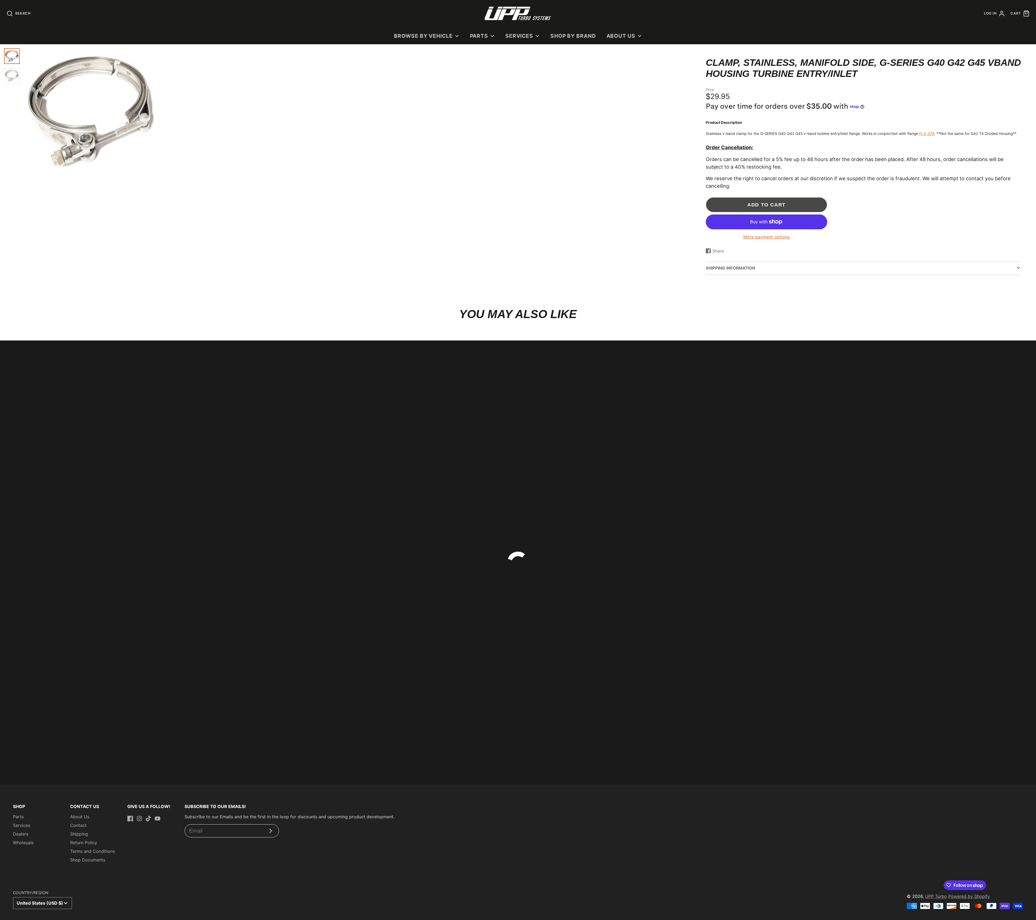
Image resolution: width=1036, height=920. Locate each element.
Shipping (79, 834)
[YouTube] (158, 819)
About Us (621, 36)
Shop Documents (87, 860)
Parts (479, 36)
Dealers (20, 834)
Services (519, 36)
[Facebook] (130, 819)
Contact (78, 825)
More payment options (766, 237)
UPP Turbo (936, 896)
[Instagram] (139, 819)
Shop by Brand (573, 36)
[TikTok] (148, 819)
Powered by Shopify (969, 896)
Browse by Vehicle (423, 36)
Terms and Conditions (92, 851)
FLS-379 (926, 133)
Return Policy (83, 842)
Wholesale (23, 842)
